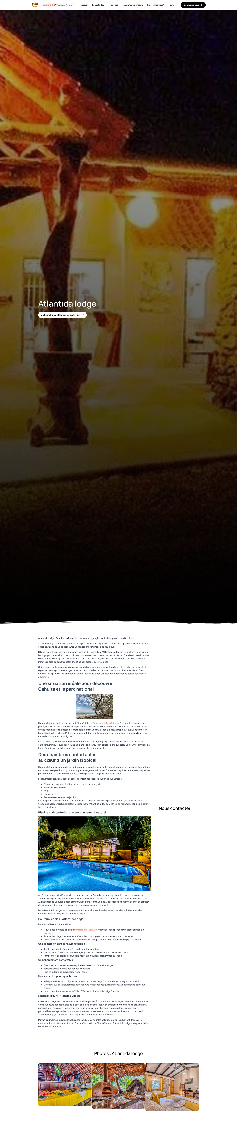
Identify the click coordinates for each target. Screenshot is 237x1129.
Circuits (114, 5)
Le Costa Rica (98, 5)
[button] (41, 1087)
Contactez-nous (191, 5)
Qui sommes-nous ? (155, 5)
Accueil (84, 5)
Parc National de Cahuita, (106, 723)
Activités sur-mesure (133, 5)
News (171, 5)
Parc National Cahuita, (86, 929)
